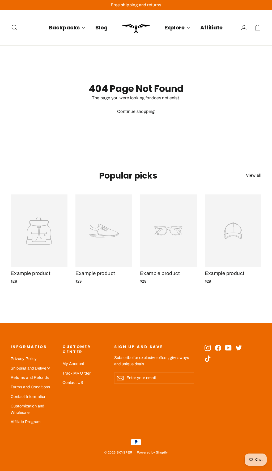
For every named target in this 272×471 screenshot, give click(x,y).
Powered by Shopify (152, 452)
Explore (175, 27)
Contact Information (28, 396)
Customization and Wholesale (27, 409)
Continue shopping (136, 111)
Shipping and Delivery (30, 368)
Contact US (72, 382)
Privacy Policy (24, 359)
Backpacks (65, 27)
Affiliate (211, 27)
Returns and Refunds (30, 377)
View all (253, 175)
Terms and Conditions (30, 387)
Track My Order (76, 373)
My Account (73, 364)
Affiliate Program (26, 422)
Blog (101, 27)
